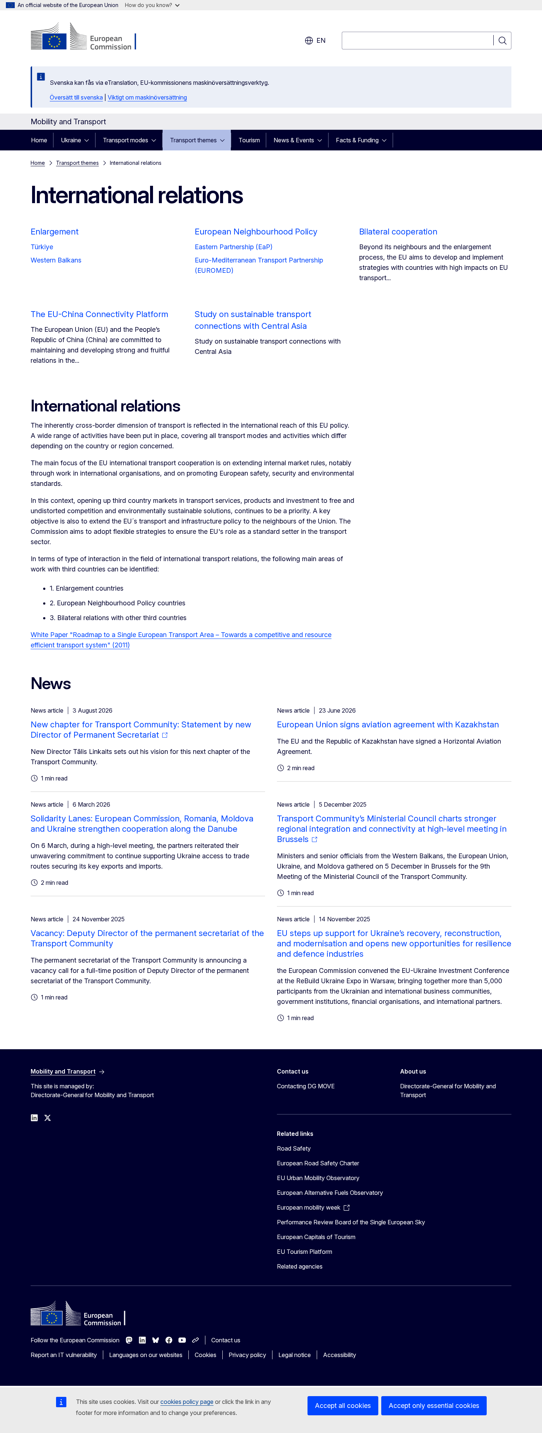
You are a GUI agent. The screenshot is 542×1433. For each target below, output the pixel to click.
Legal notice (294, 1355)
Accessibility (339, 1355)
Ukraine (71, 140)
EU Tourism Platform (304, 1251)
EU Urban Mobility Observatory (318, 1178)
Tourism (249, 140)
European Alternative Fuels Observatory (330, 1192)
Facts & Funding (357, 140)
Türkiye (42, 247)
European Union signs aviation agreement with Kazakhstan (388, 724)
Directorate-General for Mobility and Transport (448, 1090)
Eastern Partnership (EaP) (233, 247)
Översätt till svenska (76, 97)
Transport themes (193, 140)
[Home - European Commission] (90, 37)
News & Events (294, 140)
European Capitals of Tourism (316, 1237)
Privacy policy (247, 1355)
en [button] (321, 40)
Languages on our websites (146, 1355)
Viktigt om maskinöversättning (147, 97)
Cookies (205, 1355)
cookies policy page (186, 1401)
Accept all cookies (343, 1405)
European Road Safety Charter (318, 1163)
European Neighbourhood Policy (256, 231)
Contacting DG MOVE (306, 1086)
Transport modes (125, 140)
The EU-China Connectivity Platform (99, 314)
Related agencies (300, 1266)
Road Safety (294, 1148)
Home (39, 140)
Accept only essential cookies (434, 1405)
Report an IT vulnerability (64, 1355)
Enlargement (55, 231)
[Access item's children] (89, 140)
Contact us (225, 1340)
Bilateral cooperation (398, 231)
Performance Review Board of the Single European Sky (351, 1222)
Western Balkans (56, 260)
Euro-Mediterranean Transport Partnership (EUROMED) (259, 265)
